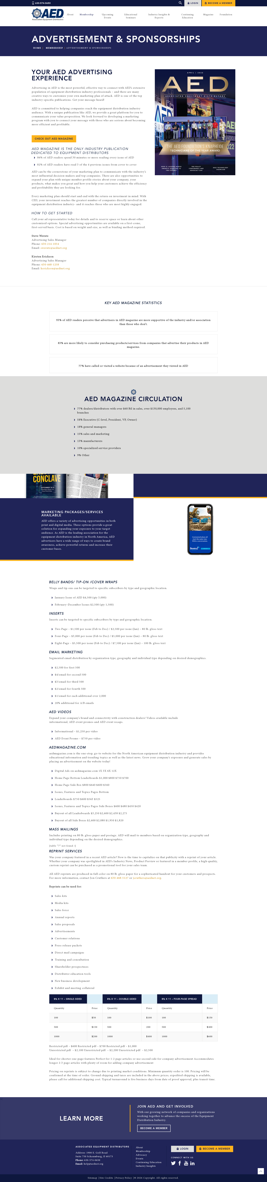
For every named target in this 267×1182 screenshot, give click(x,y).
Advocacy (141, 1155)
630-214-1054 (50, 244)
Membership (54, 48)
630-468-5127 (120, 878)
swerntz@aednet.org (54, 248)
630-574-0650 (43, 3)
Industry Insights (146, 1166)
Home (37, 48)
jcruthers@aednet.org (147, 878)
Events (139, 1158)
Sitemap (92, 1178)
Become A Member (153, 1128)
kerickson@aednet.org (55, 268)
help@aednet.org (93, 1164)
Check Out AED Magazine (54, 139)
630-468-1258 (50, 264)
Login (194, 3)
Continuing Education (149, 1162)
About (139, 1147)
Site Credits (106, 1178)
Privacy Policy (124, 1178)
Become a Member (219, 3)
